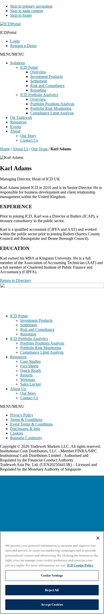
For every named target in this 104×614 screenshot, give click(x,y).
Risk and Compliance (47, 85)
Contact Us (29, 140)
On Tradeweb (21, 117)
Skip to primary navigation (31, 6)
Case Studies (30, 361)
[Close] (97, 538)
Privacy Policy (21, 415)
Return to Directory (15, 280)
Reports (26, 375)
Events (15, 126)
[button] (12, 54)
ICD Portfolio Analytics (39, 95)
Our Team (39, 149)
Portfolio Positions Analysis (52, 104)
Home (5, 149)
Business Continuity (26, 438)
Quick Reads (30, 370)
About (15, 131)
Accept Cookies (52, 604)
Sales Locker (30, 384)
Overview (38, 72)
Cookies (16, 433)
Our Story (28, 136)
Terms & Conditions (26, 419)
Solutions (17, 63)
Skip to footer (21, 15)
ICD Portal (29, 67)
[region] (52, 572)
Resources (18, 122)
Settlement (38, 81)
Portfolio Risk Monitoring (50, 108)
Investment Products (46, 76)
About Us (20, 149)
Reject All (52, 590)
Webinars (27, 379)
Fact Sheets (29, 366)
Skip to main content (26, 11)
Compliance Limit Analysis (52, 113)
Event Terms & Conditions (31, 424)
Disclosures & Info (25, 429)
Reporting (38, 90)
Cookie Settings (52, 575)
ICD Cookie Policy (80, 565)
